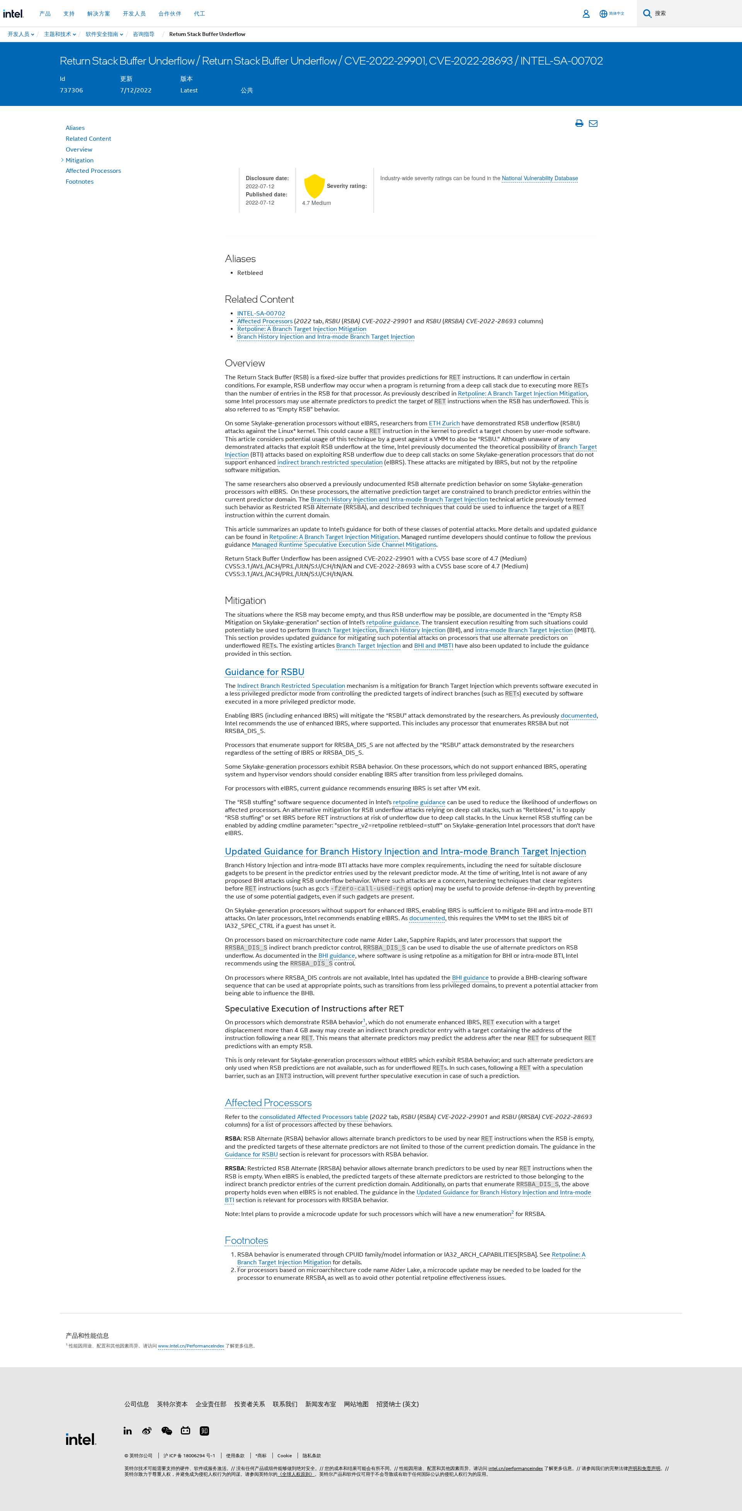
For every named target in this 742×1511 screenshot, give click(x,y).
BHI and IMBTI (433, 646)
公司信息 (136, 1404)
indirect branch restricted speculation (330, 462)
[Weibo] (147, 1432)
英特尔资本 (172, 1404)
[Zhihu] (204, 1432)
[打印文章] (579, 123)
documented (579, 716)
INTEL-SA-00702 (261, 313)
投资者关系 (249, 1404)
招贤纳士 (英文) (397, 1404)
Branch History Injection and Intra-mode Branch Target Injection (326, 337)
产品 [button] (45, 13)
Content (88, 139)
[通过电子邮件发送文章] (593, 123)
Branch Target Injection (344, 630)
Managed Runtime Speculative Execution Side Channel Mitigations (344, 545)
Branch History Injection (412, 630)
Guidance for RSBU (251, 1154)
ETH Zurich (444, 423)
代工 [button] (200, 13)
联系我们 (285, 1404)
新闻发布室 (320, 1404)
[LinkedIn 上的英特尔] (127, 1432)
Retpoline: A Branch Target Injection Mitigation (301, 329)
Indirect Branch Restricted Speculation (291, 686)
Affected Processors (265, 321)
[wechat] (166, 1432)
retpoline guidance (392, 622)
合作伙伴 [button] (170, 13)
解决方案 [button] (99, 13)
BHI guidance (336, 956)
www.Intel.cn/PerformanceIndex (191, 1346)
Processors (93, 171)
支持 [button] (69, 13)
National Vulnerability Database (540, 178)
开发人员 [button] (134, 13)
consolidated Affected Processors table (314, 1117)
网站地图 (356, 1404)
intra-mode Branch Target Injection (524, 630)
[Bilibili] (185, 1432)
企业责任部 (211, 1404)
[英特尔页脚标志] (81, 1439)
